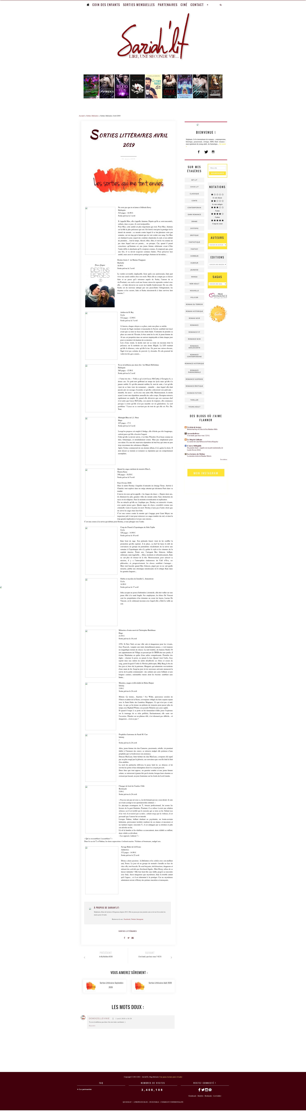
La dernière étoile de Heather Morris (199, 456)
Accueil (82, 115)
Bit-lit (194, 180)
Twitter (133, 919)
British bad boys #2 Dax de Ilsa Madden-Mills (202, 429)
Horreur (194, 256)
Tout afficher (223, 459)
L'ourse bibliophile (194, 445)
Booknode (208, 1096)
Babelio (200, 1096)
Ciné (184, 4)
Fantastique (194, 242)
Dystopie (194, 228)
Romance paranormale (194, 371)
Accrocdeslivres (193, 433)
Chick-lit (194, 187)
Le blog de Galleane (194, 439)
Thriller (194, 400)
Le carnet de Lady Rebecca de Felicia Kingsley (202, 441)
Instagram (140, 919)
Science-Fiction (194, 393)
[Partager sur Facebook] (124, 937)
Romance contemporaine (194, 356)
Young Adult (194, 407)
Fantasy (194, 249)
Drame (194, 221)
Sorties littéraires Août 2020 (160, 982)
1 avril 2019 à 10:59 (124, 1019)
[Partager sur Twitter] (128, 937)
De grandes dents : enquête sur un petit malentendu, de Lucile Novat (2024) (205, 449)
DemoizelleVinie (99, 1018)
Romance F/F (194, 332)
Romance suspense (194, 379)
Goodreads (192, 1096)
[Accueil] (88, 4)
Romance (194, 325)
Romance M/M (194, 339)
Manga (194, 277)
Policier (194, 297)
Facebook (127, 919)
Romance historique (194, 363)
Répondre (92, 1026)
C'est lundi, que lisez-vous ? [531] (198, 435)
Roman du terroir (194, 304)
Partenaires (168, 4)
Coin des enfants (106, 4)
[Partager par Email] (132, 937)
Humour (194, 263)
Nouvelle (194, 290)
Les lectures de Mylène (196, 454)
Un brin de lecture (194, 427)
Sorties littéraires (92, 115)
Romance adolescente (194, 347)
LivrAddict (217, 1096)
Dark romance (194, 214)
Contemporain (194, 207)
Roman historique (194, 311)
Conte (194, 201)
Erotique (194, 235)
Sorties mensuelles (139, 4)
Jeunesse (194, 270)
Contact (197, 4)
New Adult (194, 284)
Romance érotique (194, 386)
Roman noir (194, 318)
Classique (194, 194)
